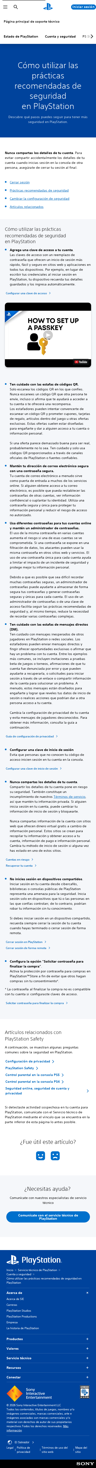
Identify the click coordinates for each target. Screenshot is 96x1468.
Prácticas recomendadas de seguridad (39, 190)
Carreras (12, 1305)
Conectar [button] (14, 1377)
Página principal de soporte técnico (32, 21)
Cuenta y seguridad (60, 36)
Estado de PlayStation (21, 36)
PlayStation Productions (22, 1316)
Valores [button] (13, 1348)
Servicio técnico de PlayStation (37, 1270)
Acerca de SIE (15, 1299)
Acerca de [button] (14, 1293)
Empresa (12, 1322)
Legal (10, 1448)
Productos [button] (15, 1339)
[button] (48, 335)
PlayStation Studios (19, 1311)
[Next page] (91, 36)
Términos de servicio (69, 797)
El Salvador (22, 1442)
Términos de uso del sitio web (55, 1450)
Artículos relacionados (27, 207)
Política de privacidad (23, 1450)
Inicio (10, 1270)
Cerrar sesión (20, 182)
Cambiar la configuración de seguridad (39, 198)
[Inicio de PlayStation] (48, 7)
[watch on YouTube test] (81, 362)
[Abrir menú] (5, 7)
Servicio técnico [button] (19, 1358)
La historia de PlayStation (23, 1328)
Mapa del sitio (81, 1450)
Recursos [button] (14, 1368)
